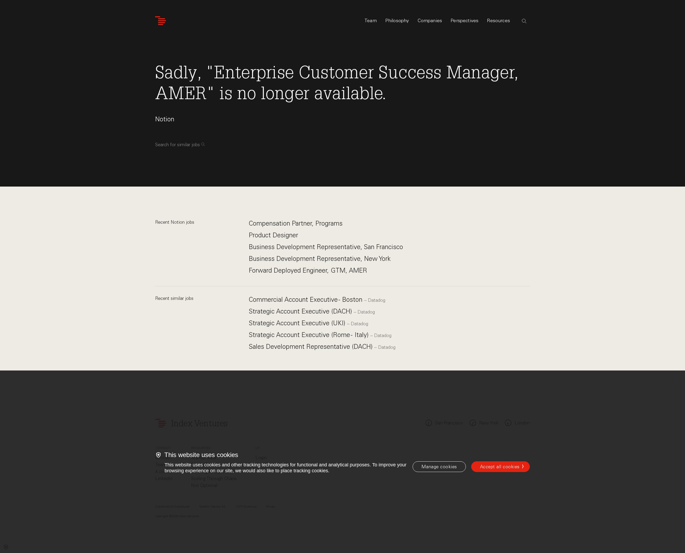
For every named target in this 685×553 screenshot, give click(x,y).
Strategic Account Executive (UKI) (298, 323)
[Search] (524, 21)
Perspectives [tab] (464, 21)
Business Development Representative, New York (320, 258)
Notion (164, 119)
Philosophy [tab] (397, 21)
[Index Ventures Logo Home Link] (160, 20)
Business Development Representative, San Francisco (326, 247)
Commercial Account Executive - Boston (306, 299)
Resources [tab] (498, 21)
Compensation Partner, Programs (295, 223)
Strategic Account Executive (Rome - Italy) (309, 335)
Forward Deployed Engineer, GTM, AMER (308, 270)
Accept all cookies (500, 466)
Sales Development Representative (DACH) (311, 346)
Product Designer (273, 235)
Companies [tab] (430, 21)
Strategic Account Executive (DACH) (301, 311)
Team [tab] (370, 21)
